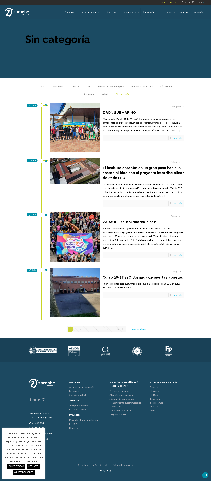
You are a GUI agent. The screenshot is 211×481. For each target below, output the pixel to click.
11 (123, 329)
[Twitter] (35, 400)
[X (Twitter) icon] (186, 2)
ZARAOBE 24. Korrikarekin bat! (129, 222)
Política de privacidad (123, 465)
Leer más (177, 138)
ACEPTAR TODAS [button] (16, 466)
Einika (163, 2)
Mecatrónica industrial (120, 410)
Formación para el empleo (111, 86)
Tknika (153, 410)
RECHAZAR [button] (33, 466)
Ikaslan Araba (156, 402)
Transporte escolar (78, 405)
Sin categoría (122, 94)
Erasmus (75, 86)
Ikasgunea (74, 391)
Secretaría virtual (77, 395)
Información (166, 86)
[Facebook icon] (182, 2)
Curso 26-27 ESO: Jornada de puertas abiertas (143, 277)
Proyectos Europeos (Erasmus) (84, 420)
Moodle (172, 2)
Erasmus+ (155, 387)
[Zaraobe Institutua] (17, 12)
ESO (88, 86)
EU (204, 2)
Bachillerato (57, 86)
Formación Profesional (142, 86)
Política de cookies (101, 465)
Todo (41, 86)
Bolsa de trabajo (77, 409)
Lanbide (105, 94)
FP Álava (154, 391)
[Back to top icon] (197, 475)
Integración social (117, 414)
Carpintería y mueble (119, 391)
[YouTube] (39, 400)
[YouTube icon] (189, 2)
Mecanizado (115, 406)
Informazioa (88, 94)
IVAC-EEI (154, 406)
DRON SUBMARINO (119, 112)
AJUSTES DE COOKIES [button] (23, 472)
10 (118, 329)
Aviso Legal (84, 465)
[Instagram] (43, 400)
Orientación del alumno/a (81, 387)
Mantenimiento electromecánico (125, 402)
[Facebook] (30, 400)
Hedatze (73, 428)
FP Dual (154, 395)
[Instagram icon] (193, 2)
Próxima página (138, 329)
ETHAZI (73, 424)
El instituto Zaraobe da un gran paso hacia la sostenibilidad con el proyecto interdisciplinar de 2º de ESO (143, 173)
